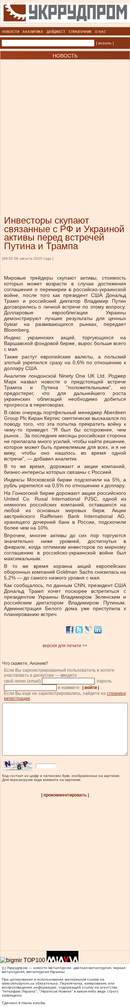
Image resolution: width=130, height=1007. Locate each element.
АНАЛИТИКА (32, 32)
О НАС (100, 32)
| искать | (105, 43)
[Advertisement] (65, 126)
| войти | (90, 687)
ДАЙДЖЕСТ (56, 32)
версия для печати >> (65, 645)
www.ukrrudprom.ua (18, 983)
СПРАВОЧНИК (80, 32)
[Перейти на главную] (65, 25)
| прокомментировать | (65, 795)
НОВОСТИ (10, 32)
